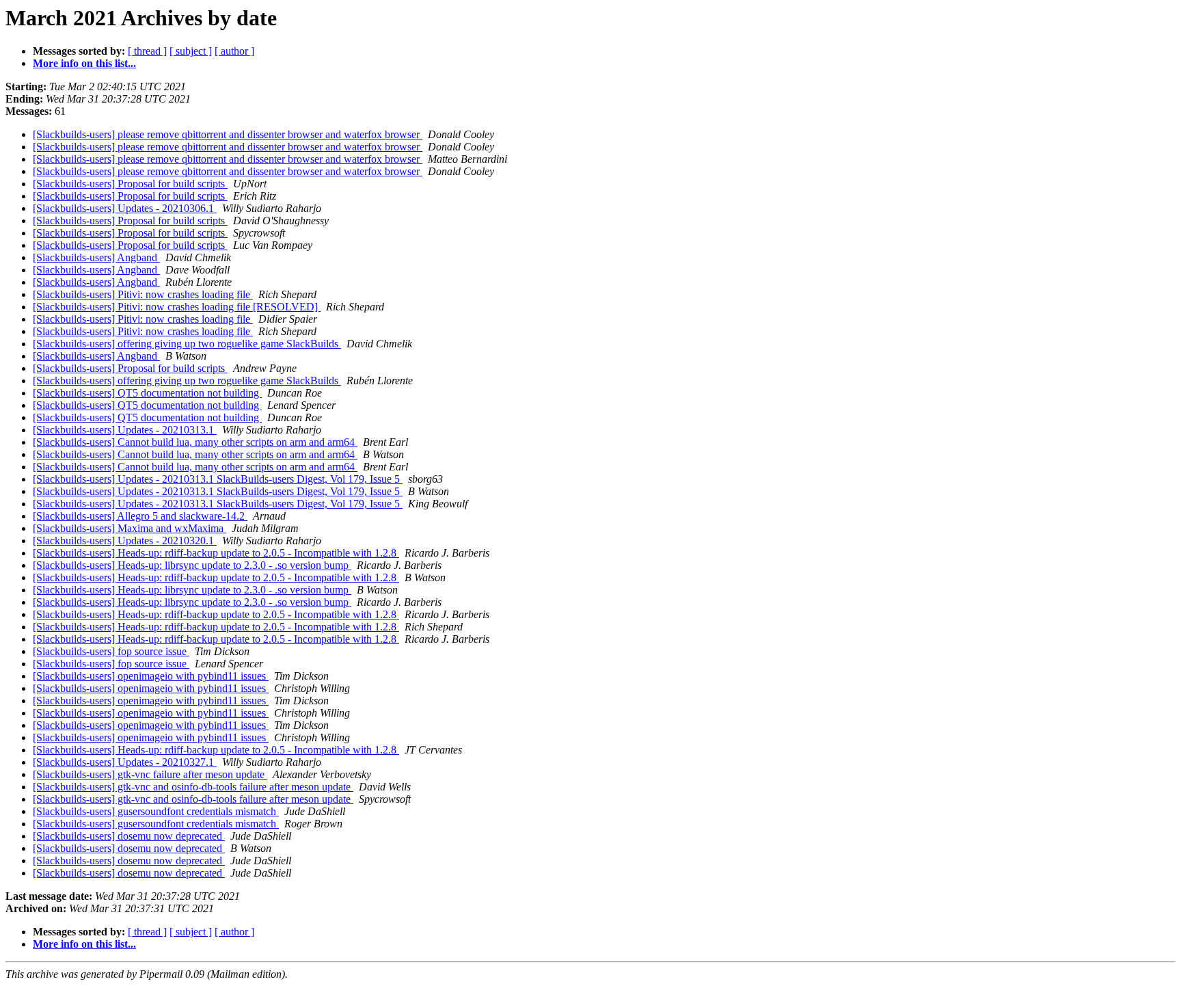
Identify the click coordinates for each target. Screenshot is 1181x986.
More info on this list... (84, 63)
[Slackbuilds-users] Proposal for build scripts (130, 183)
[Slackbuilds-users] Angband (96, 257)
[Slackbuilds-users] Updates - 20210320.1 (125, 540)
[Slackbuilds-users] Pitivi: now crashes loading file (143, 294)
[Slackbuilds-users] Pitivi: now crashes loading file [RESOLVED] (177, 306)
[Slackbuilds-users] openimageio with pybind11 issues (151, 676)
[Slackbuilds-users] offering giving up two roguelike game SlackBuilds (187, 343)
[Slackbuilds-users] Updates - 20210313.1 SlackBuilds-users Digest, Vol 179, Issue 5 (218, 479)
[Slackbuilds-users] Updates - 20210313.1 (125, 430)
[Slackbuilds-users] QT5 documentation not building (147, 393)
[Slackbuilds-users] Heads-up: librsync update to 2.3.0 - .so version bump (192, 565)
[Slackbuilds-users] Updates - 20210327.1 (125, 762)
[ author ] (234, 51)
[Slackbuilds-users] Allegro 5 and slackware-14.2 (140, 516)
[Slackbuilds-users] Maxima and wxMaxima (129, 528)
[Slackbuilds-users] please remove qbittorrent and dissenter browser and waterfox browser (227, 134)
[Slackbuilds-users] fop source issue (111, 651)
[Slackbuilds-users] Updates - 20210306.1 (125, 208)
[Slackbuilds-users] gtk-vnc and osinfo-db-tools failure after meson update (193, 786)
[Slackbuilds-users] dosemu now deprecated (129, 836)
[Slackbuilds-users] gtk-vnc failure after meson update (150, 774)
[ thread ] (147, 51)
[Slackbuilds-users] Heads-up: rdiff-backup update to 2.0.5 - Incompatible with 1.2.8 (216, 553)
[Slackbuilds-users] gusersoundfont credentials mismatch (156, 811)
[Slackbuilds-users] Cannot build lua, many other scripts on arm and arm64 (195, 442)
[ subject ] (190, 51)
